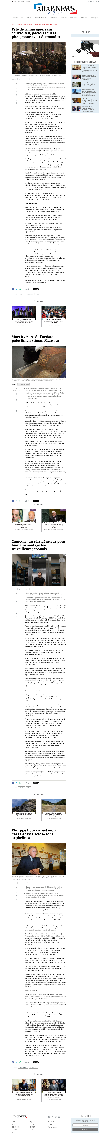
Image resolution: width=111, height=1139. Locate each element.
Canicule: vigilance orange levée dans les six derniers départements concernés (24, 814)
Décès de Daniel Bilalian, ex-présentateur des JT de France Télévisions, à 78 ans (24, 1094)
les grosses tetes (33, 1067)
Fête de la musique (30, 294)
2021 (38, 294)
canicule (21, 787)
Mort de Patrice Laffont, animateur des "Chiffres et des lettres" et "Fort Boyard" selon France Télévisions (53, 1095)
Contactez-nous (52, 1122)
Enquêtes (73, 18)
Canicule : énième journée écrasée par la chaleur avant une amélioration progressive (54, 814)
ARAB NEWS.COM (17, 1)
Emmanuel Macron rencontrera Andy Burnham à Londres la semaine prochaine (88, 109)
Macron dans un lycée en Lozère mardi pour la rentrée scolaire (89, 84)
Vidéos (31, 1130)
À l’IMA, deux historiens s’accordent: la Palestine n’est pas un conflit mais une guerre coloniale (24, 525)
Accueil (13, 24)
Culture (64, 18)
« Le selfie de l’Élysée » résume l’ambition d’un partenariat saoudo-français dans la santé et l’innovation (89, 69)
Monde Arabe (18, 18)
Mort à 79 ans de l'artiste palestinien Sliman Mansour (35, 339)
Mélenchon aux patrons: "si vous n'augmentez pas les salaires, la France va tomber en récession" (89, 101)
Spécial (33, 509)
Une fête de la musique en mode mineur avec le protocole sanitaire (53, 321)
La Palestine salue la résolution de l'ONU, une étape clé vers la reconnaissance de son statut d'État (53, 525)
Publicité (50, 1124)
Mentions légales (52, 1127)
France (29, 18)
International (40, 18)
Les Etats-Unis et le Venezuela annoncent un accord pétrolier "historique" (89, 77)
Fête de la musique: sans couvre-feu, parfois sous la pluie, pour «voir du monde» (37, 24)
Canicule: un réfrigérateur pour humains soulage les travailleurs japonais (39, 545)
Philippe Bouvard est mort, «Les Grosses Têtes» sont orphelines (35, 834)
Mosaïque (94, 18)
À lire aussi (39, 301)
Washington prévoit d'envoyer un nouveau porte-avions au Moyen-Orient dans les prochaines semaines (89, 92)
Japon (28, 787)
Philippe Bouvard (23, 1067)
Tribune (84, 18)
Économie (53, 18)
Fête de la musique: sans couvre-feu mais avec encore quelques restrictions (24, 321)
